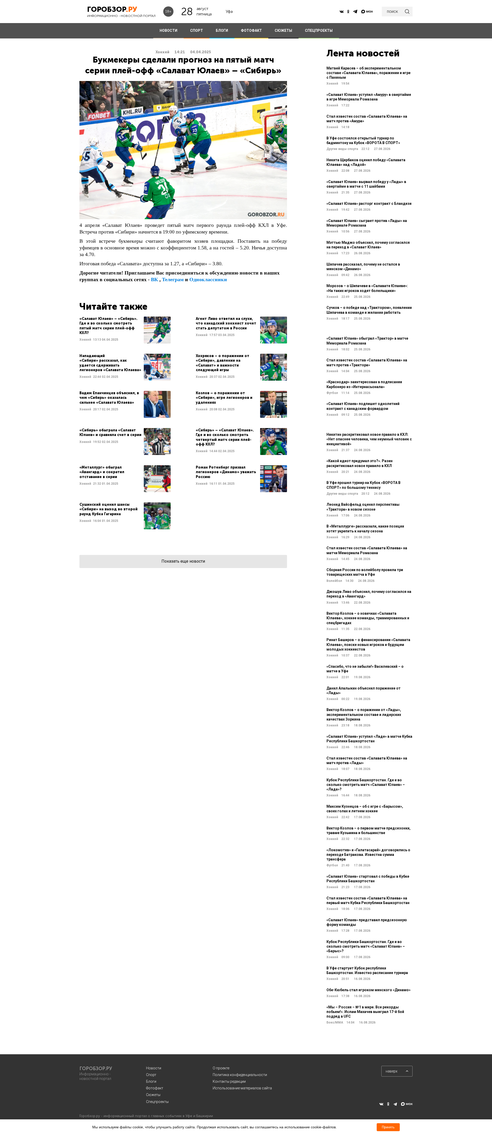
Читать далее (125, 330)
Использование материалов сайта (242, 1088)
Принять (388, 1127)
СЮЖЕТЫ (283, 30)
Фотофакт (154, 1088)
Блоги (151, 1081)
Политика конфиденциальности (240, 1075)
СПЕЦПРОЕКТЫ (319, 30)
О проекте (221, 1068)
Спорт (151, 1075)
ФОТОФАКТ (251, 30)
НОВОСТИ (168, 30)
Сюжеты (153, 1095)
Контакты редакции (229, 1081)
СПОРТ (196, 30)
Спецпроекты (157, 1102)
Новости (153, 1068)
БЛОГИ (222, 30)
